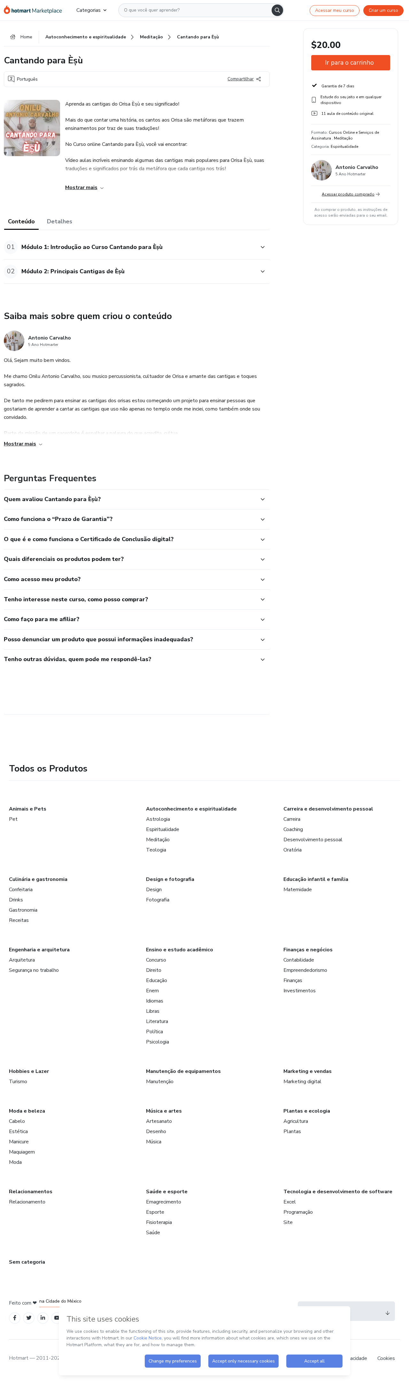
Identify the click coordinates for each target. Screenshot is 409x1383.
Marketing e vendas (307, 1071)
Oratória (292, 849)
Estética (18, 1131)
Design (154, 889)
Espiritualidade (162, 829)
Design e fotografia (170, 879)
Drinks (16, 899)
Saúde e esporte (167, 1191)
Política (154, 1031)
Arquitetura (22, 959)
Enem (152, 990)
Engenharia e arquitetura (39, 949)
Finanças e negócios (308, 949)
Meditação (158, 839)
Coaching (293, 829)
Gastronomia (23, 910)
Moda (15, 1162)
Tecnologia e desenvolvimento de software (337, 1191)
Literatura (157, 1021)
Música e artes (164, 1111)
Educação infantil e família (315, 879)
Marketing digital (302, 1081)
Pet (13, 819)
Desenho (156, 1131)
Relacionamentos (30, 1191)
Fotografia (157, 899)
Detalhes (59, 221)
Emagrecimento (163, 1201)
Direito (153, 970)
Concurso (156, 959)
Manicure (19, 1141)
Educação (156, 980)
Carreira (291, 819)
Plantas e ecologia (306, 1111)
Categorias (88, 10)
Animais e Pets (27, 808)
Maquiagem (22, 1151)
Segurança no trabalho (34, 970)
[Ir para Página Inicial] (35, 10)
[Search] (277, 10)
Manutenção (160, 1081)
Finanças (292, 980)
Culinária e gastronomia (38, 879)
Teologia (156, 849)
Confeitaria (21, 889)
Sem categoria (27, 1262)
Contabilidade (298, 959)
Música (153, 1141)
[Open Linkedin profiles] (43, 1318)
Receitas (19, 920)
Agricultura (295, 1121)
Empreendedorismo (305, 970)
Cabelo (17, 1121)
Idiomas (154, 1000)
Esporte (155, 1212)
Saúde (153, 1232)
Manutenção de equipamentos (183, 1071)
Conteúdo (21, 221)
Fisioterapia (159, 1222)
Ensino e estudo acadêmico (179, 949)
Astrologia (158, 819)
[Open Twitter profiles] (29, 1318)
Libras (152, 1011)
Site (288, 1222)
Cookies (386, 1358)
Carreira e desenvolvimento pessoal (328, 808)
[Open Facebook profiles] (14, 1318)
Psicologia (157, 1041)
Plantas (292, 1131)
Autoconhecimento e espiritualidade (191, 808)
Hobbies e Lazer (29, 1071)
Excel (289, 1201)
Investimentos (299, 990)
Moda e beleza (27, 1111)
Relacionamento (27, 1201)
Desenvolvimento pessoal (313, 839)
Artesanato (159, 1121)
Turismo (18, 1081)
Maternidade (297, 889)
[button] (130, 247)
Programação (298, 1212)
